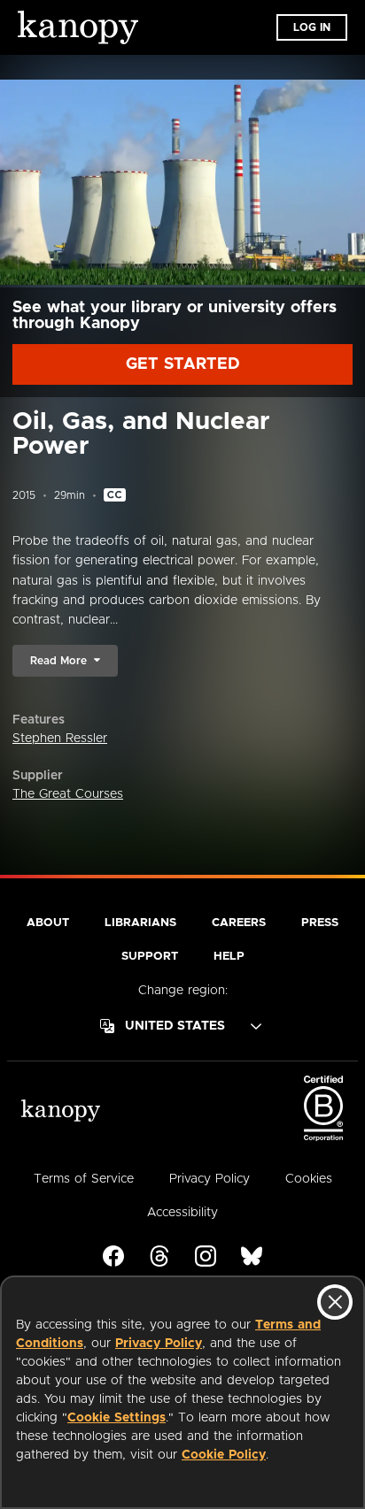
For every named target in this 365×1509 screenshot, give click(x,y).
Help (229, 956)
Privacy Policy (158, 1343)
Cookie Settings (116, 1418)
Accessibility (182, 1212)
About (48, 923)
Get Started (183, 364)
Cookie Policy (224, 1455)
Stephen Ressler (59, 738)
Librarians (140, 923)
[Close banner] (335, 1302)
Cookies (308, 1179)
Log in (311, 27)
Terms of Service (84, 1179)
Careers (239, 923)
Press (319, 923)
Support (149, 956)
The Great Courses (67, 794)
